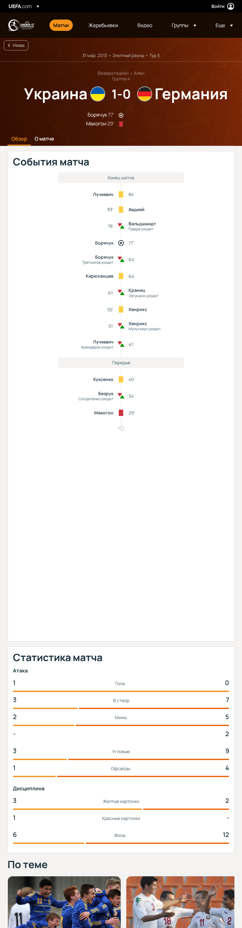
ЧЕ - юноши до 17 (21, 25)
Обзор (19, 139)
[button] (184, 25)
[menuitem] (63, 25)
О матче (44, 139)
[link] (61, 25)
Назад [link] (18, 45)
